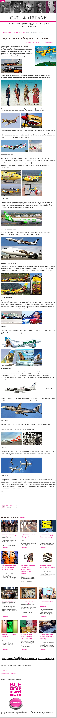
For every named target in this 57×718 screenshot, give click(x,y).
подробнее (5, 547)
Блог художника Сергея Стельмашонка (13, 32)
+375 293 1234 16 (4, 670)
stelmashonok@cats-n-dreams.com (8, 673)
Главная (2, 32)
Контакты (14, 662)
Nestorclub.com (18, 679)
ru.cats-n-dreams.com (5, 675)
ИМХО (24, 32)
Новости (9, 662)
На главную (3, 662)
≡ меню (2, 1)
